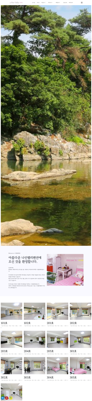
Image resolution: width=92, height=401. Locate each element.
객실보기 (43, 2)
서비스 (38, 2)
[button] (41, 244)
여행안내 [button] (57, 2)
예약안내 (71, 2)
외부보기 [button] (50, 2)
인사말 (33, 2)
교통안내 (65, 2)
